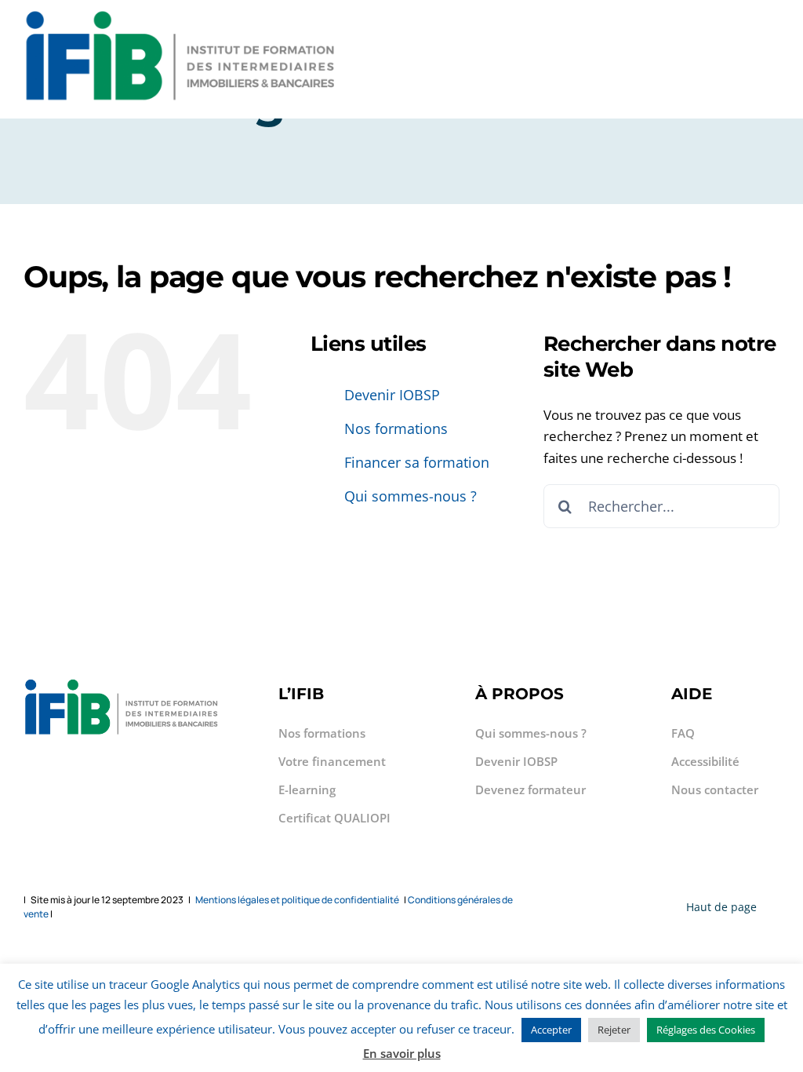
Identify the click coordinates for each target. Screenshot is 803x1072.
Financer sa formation (416, 462)
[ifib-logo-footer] (180, 14)
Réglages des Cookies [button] (705, 1030)
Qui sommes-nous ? (410, 496)
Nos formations (396, 428)
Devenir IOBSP (392, 394)
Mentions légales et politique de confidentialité (297, 899)
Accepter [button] (551, 1030)
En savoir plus (402, 1053)
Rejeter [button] (614, 1030)
